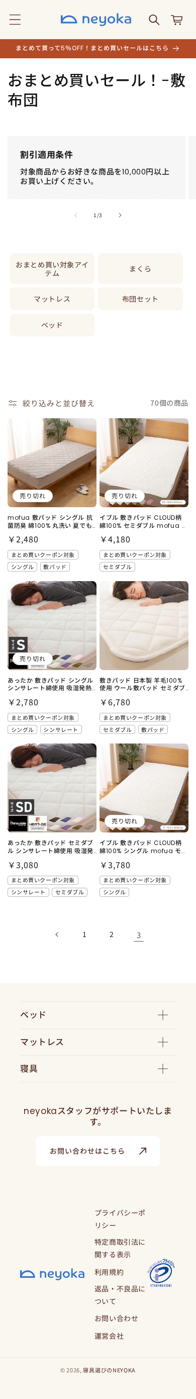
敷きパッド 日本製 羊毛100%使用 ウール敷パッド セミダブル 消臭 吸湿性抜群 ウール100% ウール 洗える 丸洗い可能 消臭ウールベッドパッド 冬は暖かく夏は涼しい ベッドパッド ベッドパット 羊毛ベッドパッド (142, 684)
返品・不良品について (120, 1294)
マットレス (52, 299)
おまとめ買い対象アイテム (52, 268)
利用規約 (109, 1272)
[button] (15, 20)
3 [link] (139, 934)
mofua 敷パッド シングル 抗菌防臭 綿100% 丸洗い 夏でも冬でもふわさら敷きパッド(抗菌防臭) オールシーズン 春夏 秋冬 (50, 521)
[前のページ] (57, 934)
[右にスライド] (120, 215)
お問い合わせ (116, 1318)
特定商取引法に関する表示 (120, 1248)
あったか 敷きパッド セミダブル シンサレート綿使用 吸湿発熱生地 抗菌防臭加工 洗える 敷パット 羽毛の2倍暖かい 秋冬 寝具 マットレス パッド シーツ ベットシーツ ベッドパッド (51, 847)
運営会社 (109, 1336)
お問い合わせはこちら (87, 1151)
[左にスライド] (76, 215)
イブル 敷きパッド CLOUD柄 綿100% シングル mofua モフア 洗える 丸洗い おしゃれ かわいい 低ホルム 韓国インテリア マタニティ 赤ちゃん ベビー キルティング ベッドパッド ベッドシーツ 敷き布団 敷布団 (143, 847)
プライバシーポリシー (120, 1218)
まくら (140, 268)
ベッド (52, 325)
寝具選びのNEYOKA (109, 1370)
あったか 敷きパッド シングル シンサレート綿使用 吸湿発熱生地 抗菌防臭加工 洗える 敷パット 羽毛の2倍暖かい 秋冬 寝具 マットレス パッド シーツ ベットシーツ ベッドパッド (51, 684)
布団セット (140, 299)
